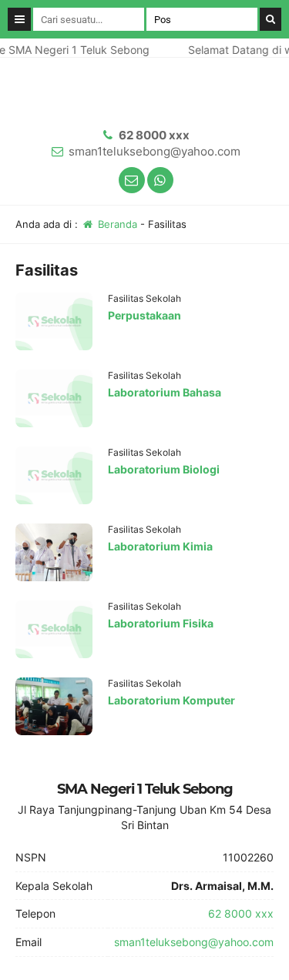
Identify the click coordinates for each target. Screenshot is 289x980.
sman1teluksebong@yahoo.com (154, 151)
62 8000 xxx (154, 135)
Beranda (116, 224)
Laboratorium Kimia (160, 546)
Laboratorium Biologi (164, 469)
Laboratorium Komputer (171, 700)
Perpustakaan (144, 315)
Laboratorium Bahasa (164, 392)
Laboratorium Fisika (160, 623)
